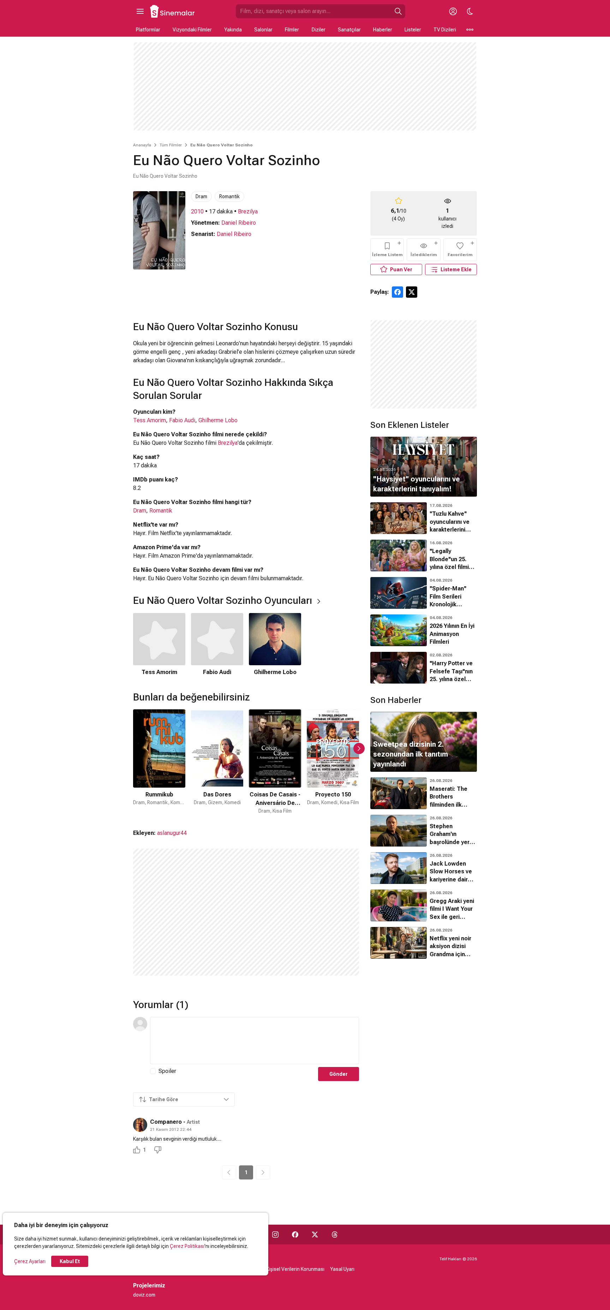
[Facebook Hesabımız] (295, 1234)
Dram (201, 196)
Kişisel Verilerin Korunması (295, 1269)
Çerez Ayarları (30, 1261)
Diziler (318, 29)
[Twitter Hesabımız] (315, 1234)
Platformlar (148, 29)
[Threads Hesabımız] (335, 1234)
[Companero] (140, 1125)
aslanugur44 (172, 833)
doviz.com (144, 1295)
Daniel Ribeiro (238, 222)
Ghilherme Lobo (218, 420)
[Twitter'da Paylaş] (411, 292)
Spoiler (167, 1071)
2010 (197, 211)
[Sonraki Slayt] (359, 748)
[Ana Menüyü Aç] (140, 11)
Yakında (233, 29)
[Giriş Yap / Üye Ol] (453, 11)
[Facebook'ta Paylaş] (397, 292)
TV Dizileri (444, 29)
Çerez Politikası (187, 1246)
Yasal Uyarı (342, 1269)
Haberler (382, 29)
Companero (166, 1121)
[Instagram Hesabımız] (275, 1234)
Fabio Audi (182, 420)
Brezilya (248, 211)
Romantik (229, 196)
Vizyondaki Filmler (192, 29)
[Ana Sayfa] (172, 11)
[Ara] (398, 11)
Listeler (413, 29)
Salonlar (263, 29)
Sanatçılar (349, 29)
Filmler (292, 29)
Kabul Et (70, 1261)
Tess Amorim (149, 420)
